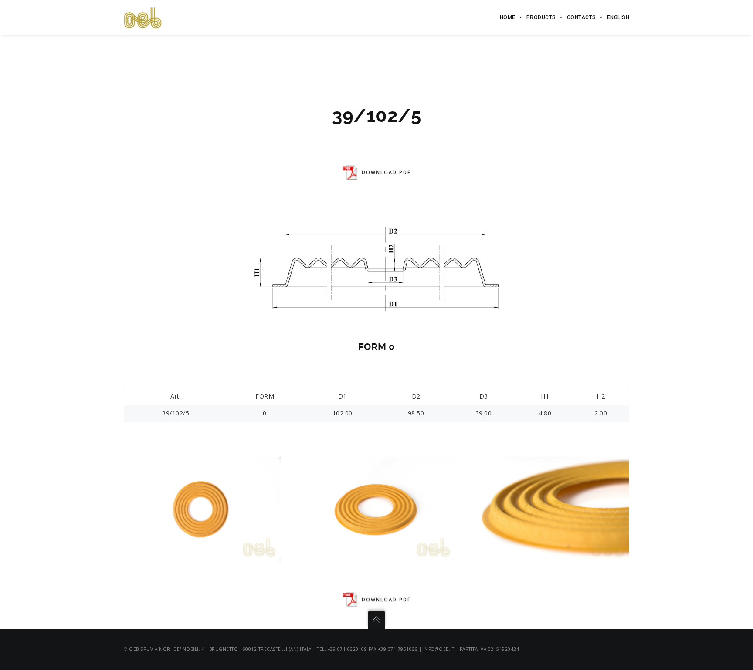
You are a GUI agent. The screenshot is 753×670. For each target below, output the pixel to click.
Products (541, 17)
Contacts (581, 17)
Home (508, 17)
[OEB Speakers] (143, 17)
